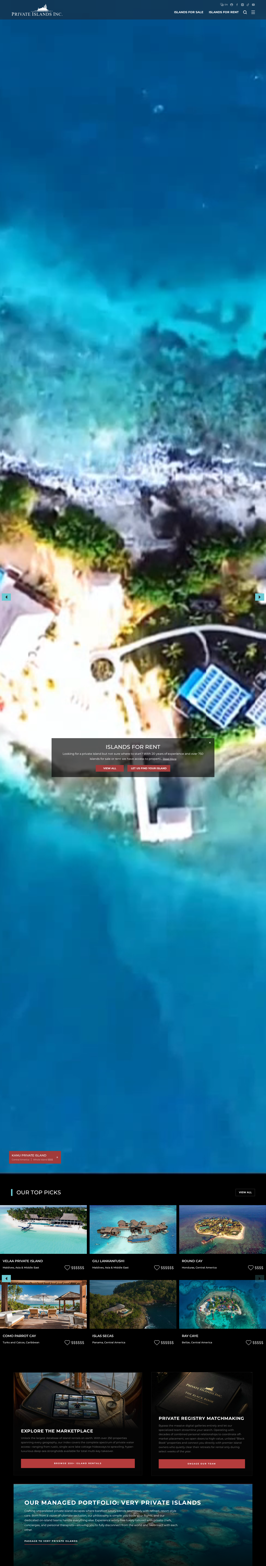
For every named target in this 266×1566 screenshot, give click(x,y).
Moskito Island (17, 1336)
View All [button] (109, 768)
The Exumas (100, 1267)
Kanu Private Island (201, 1261)
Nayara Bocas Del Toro (204, 1336)
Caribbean (129, 1267)
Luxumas (100, 1261)
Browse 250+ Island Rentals (78, 1463)
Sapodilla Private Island (116, 1336)
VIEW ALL (245, 1192)
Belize (186, 1267)
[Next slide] (259, 1278)
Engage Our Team (202, 1463)
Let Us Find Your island (149, 768)
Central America (201, 1267)
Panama (187, 1342)
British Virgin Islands (16, 1342)
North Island (16, 1261)
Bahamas (115, 1267)
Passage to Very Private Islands (51, 1541)
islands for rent (224, 12)
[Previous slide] (6, 1278)
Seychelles (10, 1267)
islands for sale (188, 12)
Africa (21, 1267)
